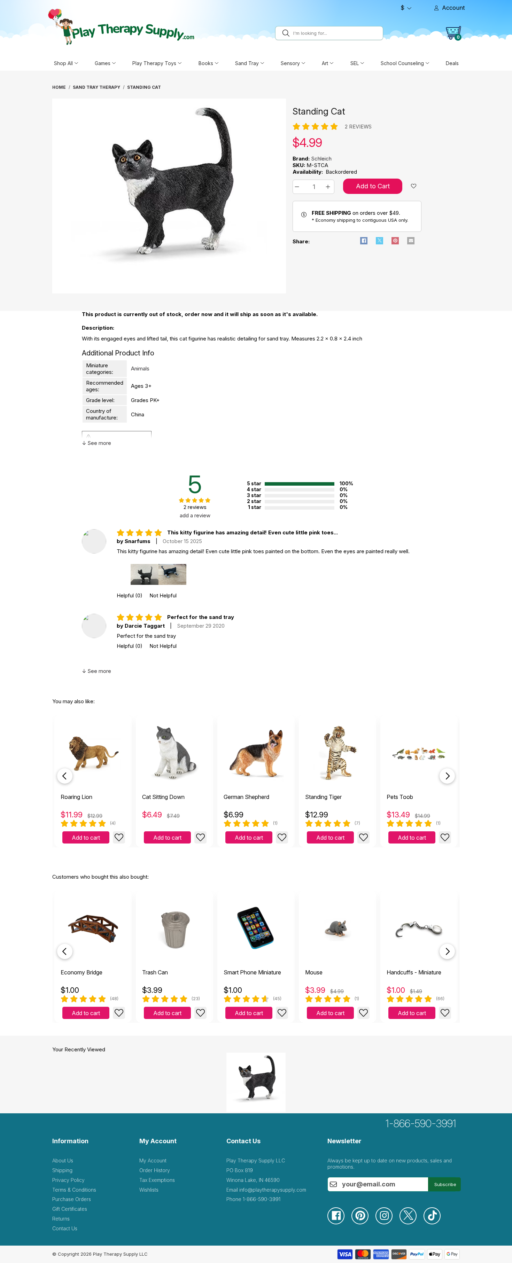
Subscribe (445, 1184)
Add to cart (86, 837)
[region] (169, 198)
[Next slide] (447, 776)
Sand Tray (247, 63)
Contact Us (64, 1228)
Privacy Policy (68, 1180)
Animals (140, 368)
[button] (298, 186)
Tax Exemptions (157, 1180)
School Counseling (402, 63)
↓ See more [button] (96, 443)
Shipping (62, 1170)
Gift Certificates (69, 1209)
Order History (154, 1170)
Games (102, 63)
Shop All (63, 63)
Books (206, 63)
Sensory (290, 63)
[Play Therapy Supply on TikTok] (436, 1222)
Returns (61, 1219)
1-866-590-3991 (421, 1123)
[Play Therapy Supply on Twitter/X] (411, 1222)
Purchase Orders (71, 1199)
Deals (452, 63)
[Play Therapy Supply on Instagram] (387, 1222)
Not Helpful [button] (163, 595)
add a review (195, 515)
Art (325, 63)
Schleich (321, 158)
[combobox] (337, 33)
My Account (152, 1160)
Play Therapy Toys (154, 63)
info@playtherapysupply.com (272, 1190)
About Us (62, 1160)
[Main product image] (169, 291)
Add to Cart (373, 186)
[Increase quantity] (329, 186)
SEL (354, 63)
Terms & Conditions (74, 1190)
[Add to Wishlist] (119, 837)
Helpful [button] (129, 595)
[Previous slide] (64, 776)
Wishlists (148, 1190)
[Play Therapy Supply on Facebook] (339, 1222)
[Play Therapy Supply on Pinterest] (363, 1222)
